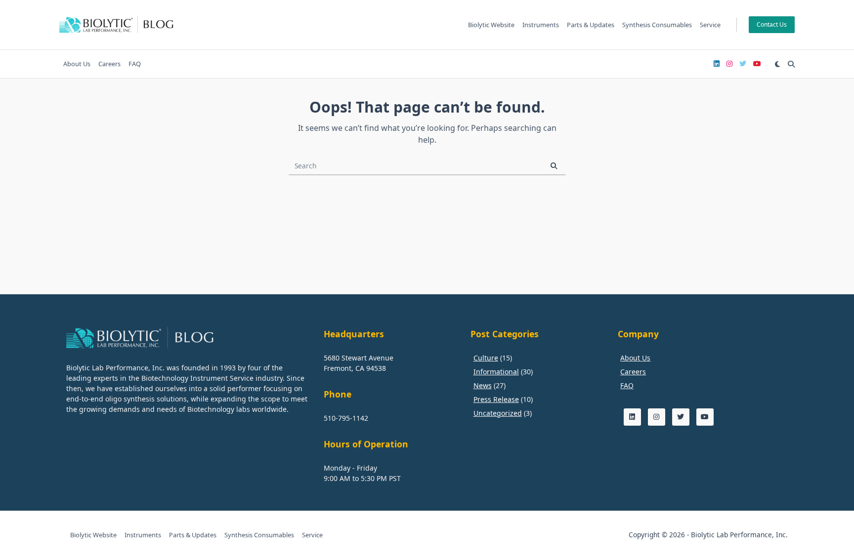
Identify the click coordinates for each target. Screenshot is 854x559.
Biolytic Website (491, 24)
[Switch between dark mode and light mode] (777, 64)
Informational (496, 371)
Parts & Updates (590, 24)
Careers (109, 63)
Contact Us (772, 24)
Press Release (496, 399)
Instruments (540, 24)
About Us (76, 63)
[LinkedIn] (717, 64)
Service (710, 24)
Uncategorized (497, 413)
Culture (485, 357)
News (482, 385)
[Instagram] (729, 64)
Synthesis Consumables (657, 24)
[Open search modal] (791, 64)
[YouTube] (757, 64)
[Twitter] (742, 64)
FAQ (134, 63)
